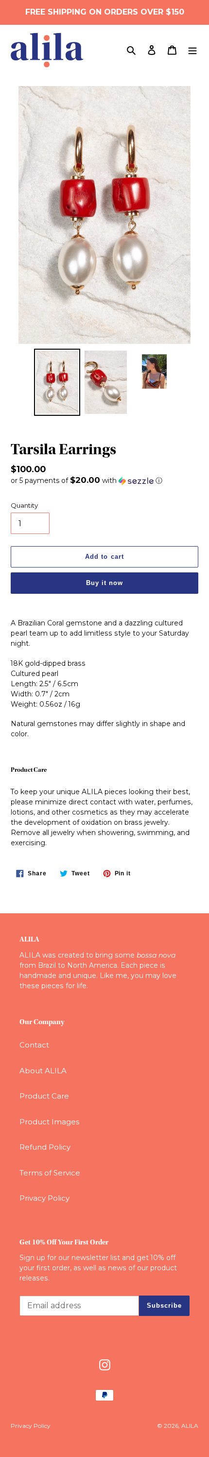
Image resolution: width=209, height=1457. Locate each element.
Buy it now (104, 582)
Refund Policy (44, 1147)
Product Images (49, 1121)
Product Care (44, 1096)
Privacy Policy (44, 1198)
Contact (34, 1044)
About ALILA (43, 1070)
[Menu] (192, 49)
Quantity (24, 505)
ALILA (189, 1425)
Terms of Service (49, 1172)
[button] (86, 480)
